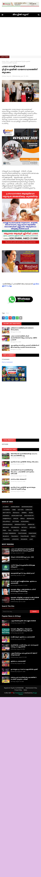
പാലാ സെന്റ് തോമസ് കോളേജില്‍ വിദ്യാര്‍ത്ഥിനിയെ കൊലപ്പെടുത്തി (22, 550)
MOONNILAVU (15, 527)
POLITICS (16, 530)
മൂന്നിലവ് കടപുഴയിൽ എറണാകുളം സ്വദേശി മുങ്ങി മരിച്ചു (23, 488)
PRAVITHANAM (22, 533)
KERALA (22, 518)
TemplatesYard (19, 693)
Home (3, 61)
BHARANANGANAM (27, 507)
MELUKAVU (6, 527)
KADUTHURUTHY (29, 515)
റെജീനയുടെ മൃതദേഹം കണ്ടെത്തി (23, 637)
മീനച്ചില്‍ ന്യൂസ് (20, 15)
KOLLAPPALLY (6, 521)
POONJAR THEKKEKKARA (9, 533)
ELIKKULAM (29, 510)
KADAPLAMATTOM (17, 515)
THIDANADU (6, 539)
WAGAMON (24, 539)
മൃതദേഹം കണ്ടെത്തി (18, 661)
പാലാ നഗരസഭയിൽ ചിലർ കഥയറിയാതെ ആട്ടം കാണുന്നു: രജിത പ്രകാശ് (24, 338)
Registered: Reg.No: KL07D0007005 (14, 688)
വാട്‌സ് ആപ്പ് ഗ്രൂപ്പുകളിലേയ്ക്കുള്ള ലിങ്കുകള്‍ (23, 566)
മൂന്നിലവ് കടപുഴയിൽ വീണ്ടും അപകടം (24, 462)
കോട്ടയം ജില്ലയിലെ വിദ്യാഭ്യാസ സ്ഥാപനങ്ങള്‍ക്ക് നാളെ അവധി (21, 630)
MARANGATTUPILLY (20, 524)
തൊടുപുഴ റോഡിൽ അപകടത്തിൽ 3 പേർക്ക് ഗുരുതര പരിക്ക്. (24, 678)
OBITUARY (32, 527)
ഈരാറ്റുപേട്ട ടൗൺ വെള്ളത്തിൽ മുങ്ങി (24, 669)
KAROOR (15, 518)
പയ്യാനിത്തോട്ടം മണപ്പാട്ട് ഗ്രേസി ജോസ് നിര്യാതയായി (24, 654)
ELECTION (20, 510)
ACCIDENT (6, 507)
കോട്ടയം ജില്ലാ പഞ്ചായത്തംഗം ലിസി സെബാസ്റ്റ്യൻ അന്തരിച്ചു (23, 590)
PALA (7, 61)
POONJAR (23, 530)
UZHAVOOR (15, 539)
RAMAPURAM (32, 533)
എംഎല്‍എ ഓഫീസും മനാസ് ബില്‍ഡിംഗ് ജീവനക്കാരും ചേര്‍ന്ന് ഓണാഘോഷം (25, 346)
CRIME (14, 510)
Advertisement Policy (31, 688)
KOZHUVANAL (25, 521)
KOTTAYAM (16, 521)
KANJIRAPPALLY (7, 518)
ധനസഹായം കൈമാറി (18, 479)
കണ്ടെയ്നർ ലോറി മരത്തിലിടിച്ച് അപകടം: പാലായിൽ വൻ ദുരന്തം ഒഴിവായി (22, 472)
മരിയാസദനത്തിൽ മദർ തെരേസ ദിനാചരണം (22, 329)
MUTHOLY (24, 527)
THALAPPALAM (24, 536)
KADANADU (6, 515)
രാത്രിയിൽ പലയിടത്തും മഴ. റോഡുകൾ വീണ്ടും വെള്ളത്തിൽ (24, 646)
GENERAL (24, 513)
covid (31, 539)
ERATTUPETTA (7, 513)
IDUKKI (31, 513)
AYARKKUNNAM (15, 507)
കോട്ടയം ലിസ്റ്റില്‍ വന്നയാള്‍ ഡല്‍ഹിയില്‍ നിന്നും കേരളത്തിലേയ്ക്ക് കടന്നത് (25, 598)
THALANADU (14, 536)
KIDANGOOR (30, 518)
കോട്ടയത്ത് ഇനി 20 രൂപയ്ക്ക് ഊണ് (23, 573)
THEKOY (33, 536)
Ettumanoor (16, 513)
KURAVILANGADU (7, 524)
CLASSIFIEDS (6, 510)
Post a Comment (7, 362)
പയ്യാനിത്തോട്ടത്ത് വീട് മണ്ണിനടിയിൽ (23, 621)
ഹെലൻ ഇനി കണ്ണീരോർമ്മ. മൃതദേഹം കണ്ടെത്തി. (24, 582)
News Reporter (7, 76)
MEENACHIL (31, 524)
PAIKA (4, 530)
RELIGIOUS (6, 536)
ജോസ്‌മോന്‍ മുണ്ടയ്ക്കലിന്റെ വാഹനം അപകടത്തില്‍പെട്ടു (24, 455)
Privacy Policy (18, 690)
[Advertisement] (20, 37)
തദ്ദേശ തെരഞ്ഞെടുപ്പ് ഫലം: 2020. (22, 557)
